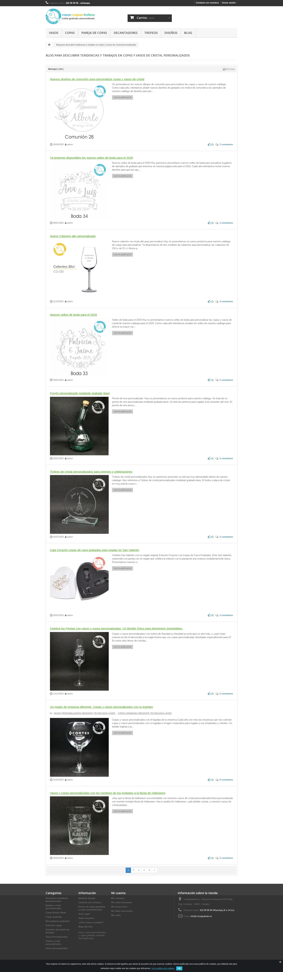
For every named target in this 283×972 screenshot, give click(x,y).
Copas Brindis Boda (56, 912)
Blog (188, 33)
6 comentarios (226, 693)
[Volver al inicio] (49, 45)
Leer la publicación (122, 97)
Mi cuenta (118, 893)
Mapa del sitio (85, 927)
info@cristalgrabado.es (201, 916)
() (212, 144)
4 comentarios (226, 301)
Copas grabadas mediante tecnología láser (145, 713)
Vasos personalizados (57, 948)
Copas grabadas (54, 917)
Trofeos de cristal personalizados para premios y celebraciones (91, 471)
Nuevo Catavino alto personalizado (73, 236)
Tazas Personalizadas (57, 937)
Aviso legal (84, 914)
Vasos (53, 33)
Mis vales (116, 915)
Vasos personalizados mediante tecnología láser (84, 713)
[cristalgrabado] (76, 16)
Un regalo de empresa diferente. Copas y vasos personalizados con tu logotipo (101, 707)
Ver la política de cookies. (163, 968)
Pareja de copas (94, 33)
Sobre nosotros (86, 918)
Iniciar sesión (229, 2)
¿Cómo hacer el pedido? (91, 922)
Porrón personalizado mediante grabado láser (80, 393)
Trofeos (151, 33)
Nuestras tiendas (86, 898)
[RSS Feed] (229, 69)
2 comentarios (226, 144)
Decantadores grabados (58, 921)
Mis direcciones (119, 907)
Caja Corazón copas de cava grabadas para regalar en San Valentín (94, 550)
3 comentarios (226, 223)
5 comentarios (226, 380)
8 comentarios (226, 780)
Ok (179, 968)
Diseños (170, 33)
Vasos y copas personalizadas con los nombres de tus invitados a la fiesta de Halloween (107, 793)
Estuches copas (54, 925)
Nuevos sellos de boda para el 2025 (73, 314)
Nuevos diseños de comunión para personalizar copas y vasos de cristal (97, 79)
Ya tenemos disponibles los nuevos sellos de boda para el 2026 (91, 157)
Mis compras (117, 898)
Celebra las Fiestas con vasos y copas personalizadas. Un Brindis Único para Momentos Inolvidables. (116, 628)
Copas (70, 33)
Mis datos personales (122, 911)
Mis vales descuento (121, 902)
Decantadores (126, 33)
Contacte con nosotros (207, 2)
